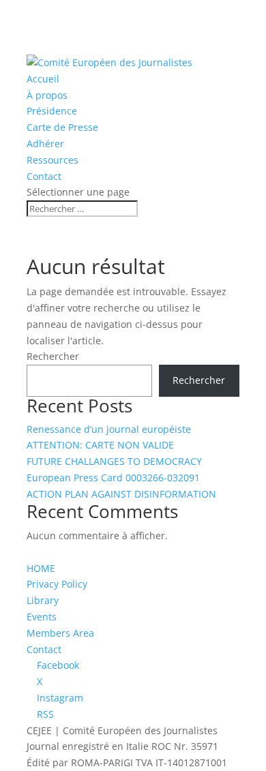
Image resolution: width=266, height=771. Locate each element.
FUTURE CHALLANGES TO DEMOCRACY (114, 461)
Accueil (43, 78)
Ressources (52, 159)
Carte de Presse (62, 127)
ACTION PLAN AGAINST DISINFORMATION (121, 493)
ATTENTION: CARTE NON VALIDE (100, 444)
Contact (44, 176)
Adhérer (45, 143)
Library (43, 600)
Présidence (52, 110)
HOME (41, 568)
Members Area (60, 632)
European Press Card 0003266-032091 (113, 477)
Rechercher (53, 356)
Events (42, 616)
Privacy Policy (57, 583)
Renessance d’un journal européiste (109, 429)
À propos (47, 95)
